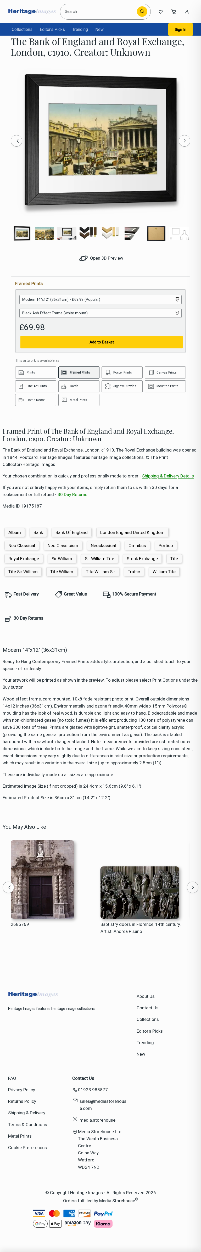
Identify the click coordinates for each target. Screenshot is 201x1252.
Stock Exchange (142, 558)
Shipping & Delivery (26, 1112)
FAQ (12, 1078)
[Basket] (174, 11)
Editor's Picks (52, 29)
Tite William (61, 571)
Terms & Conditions (27, 1124)
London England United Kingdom (132, 532)
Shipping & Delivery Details (168, 475)
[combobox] (99, 11)
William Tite (164, 571)
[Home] (32, 11)
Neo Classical (21, 545)
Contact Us (148, 1007)
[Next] (184, 141)
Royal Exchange (23, 558)
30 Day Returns (72, 494)
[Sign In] (187, 11)
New (99, 29)
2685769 (20, 924)
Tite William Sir (100, 571)
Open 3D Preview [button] (106, 258)
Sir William (62, 558)
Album (14, 532)
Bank (38, 532)
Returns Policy (22, 1101)
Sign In (180, 29)
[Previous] (16, 141)
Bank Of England (71, 532)
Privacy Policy (21, 1089)
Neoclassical (103, 545)
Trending (80, 29)
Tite (174, 558)
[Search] (142, 11)
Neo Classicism (63, 545)
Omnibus (137, 545)
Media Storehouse (117, 1200)
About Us (146, 996)
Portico (166, 545)
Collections (22, 29)
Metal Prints (20, 1136)
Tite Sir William (23, 571)
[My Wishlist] (161, 11)
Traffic (134, 571)
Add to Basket (102, 342)
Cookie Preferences (27, 1147)
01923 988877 (93, 1089)
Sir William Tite (99, 558)
